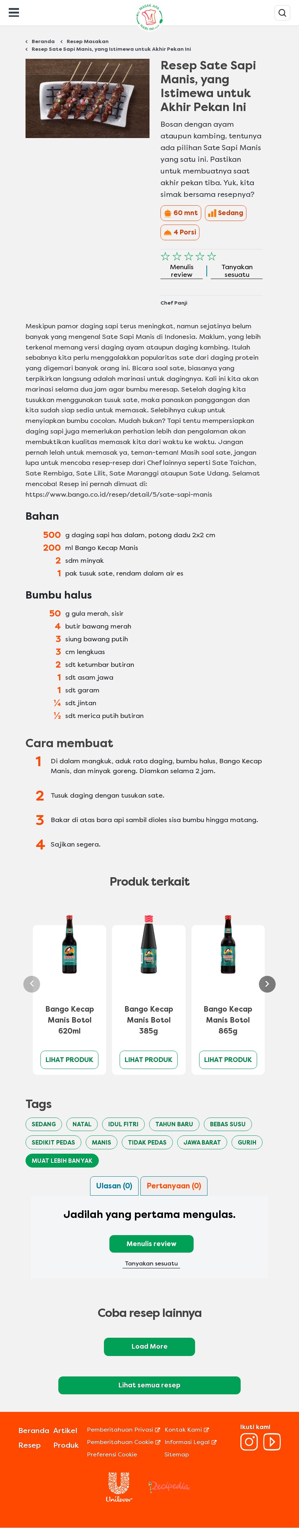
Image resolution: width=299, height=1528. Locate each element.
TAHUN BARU (174, 1124)
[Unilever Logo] (119, 1499)
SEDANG (44, 1124)
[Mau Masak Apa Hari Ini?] (282, 12)
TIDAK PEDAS (147, 1142)
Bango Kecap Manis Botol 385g (148, 1020)
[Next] (267, 984)
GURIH (247, 1142)
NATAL (82, 1124)
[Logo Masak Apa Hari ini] (149, 31)
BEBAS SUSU (228, 1124)
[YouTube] (272, 1448)
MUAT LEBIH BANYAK (62, 1160)
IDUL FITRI (123, 1124)
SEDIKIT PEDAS (53, 1142)
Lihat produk (69, 1060)
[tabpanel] (149, 1241)
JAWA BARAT (202, 1142)
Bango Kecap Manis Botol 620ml (69, 1020)
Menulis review (151, 1244)
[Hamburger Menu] (14, 11)
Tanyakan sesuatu (151, 1263)
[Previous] (31, 984)
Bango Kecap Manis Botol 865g (227, 1020)
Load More (150, 1346)
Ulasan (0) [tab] (114, 1186)
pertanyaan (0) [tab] (174, 1186)
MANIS (101, 1142)
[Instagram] (249, 1448)
